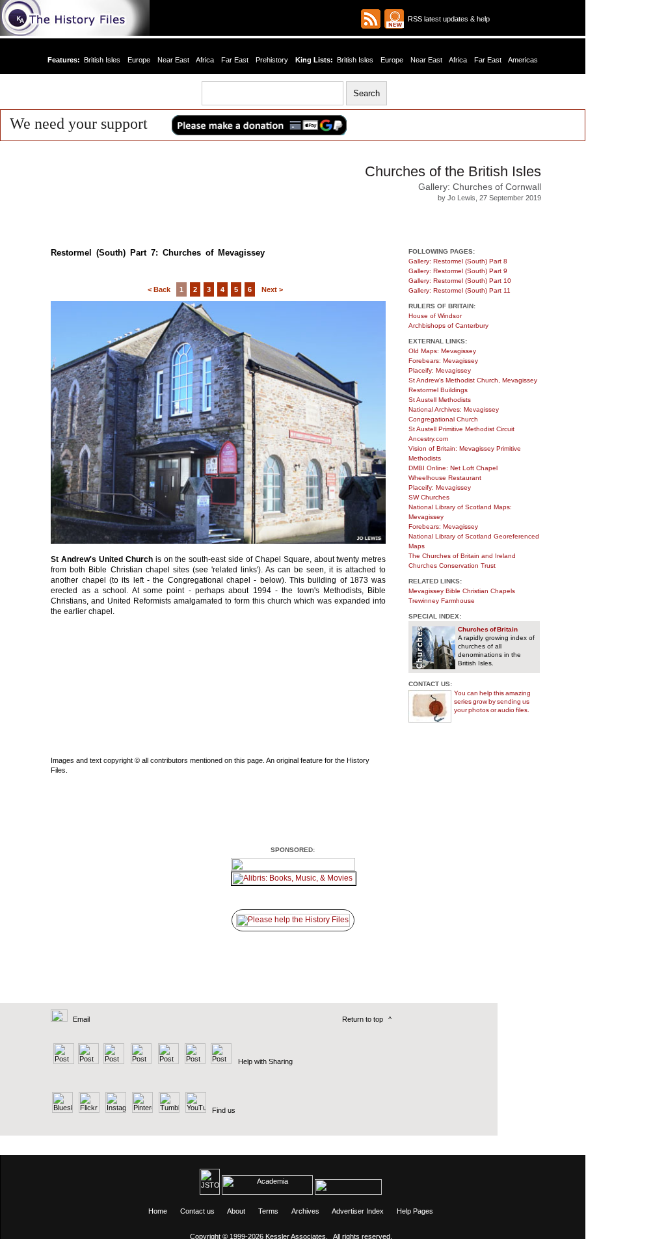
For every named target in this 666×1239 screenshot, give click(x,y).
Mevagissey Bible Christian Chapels (461, 590)
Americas (523, 60)
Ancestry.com (428, 438)
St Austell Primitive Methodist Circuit (461, 429)
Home (157, 1211)
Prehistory (272, 60)
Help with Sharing (265, 1061)
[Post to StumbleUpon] (220, 1061)
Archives (305, 1211)
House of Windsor (435, 315)
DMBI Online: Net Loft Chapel (453, 468)
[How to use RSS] (394, 19)
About (236, 1211)
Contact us (197, 1211)
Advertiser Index (358, 1211)
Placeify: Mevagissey (439, 370)
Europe (138, 60)
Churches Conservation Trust (452, 565)
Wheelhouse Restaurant (444, 477)
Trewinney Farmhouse (441, 600)
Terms (268, 1211)
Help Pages (415, 1211)
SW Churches (428, 497)
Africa (205, 60)
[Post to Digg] (113, 1061)
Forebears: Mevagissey (443, 360)
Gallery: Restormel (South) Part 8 (457, 261)
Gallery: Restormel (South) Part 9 (457, 270)
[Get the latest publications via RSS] (370, 19)
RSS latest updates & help (447, 19)
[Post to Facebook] (139, 1061)
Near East (173, 60)
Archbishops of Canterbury (448, 325)
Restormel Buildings (438, 389)
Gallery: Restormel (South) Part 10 (459, 280)
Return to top (362, 1019)
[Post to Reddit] (193, 1061)
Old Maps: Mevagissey (442, 350)
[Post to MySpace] (167, 1061)
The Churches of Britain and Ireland (462, 555)
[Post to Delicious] (88, 1061)
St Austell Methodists (439, 399)
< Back (159, 289)
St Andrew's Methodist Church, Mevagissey (472, 380)
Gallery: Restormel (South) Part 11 (459, 290)
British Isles (102, 60)
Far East (234, 60)
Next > (272, 289)
